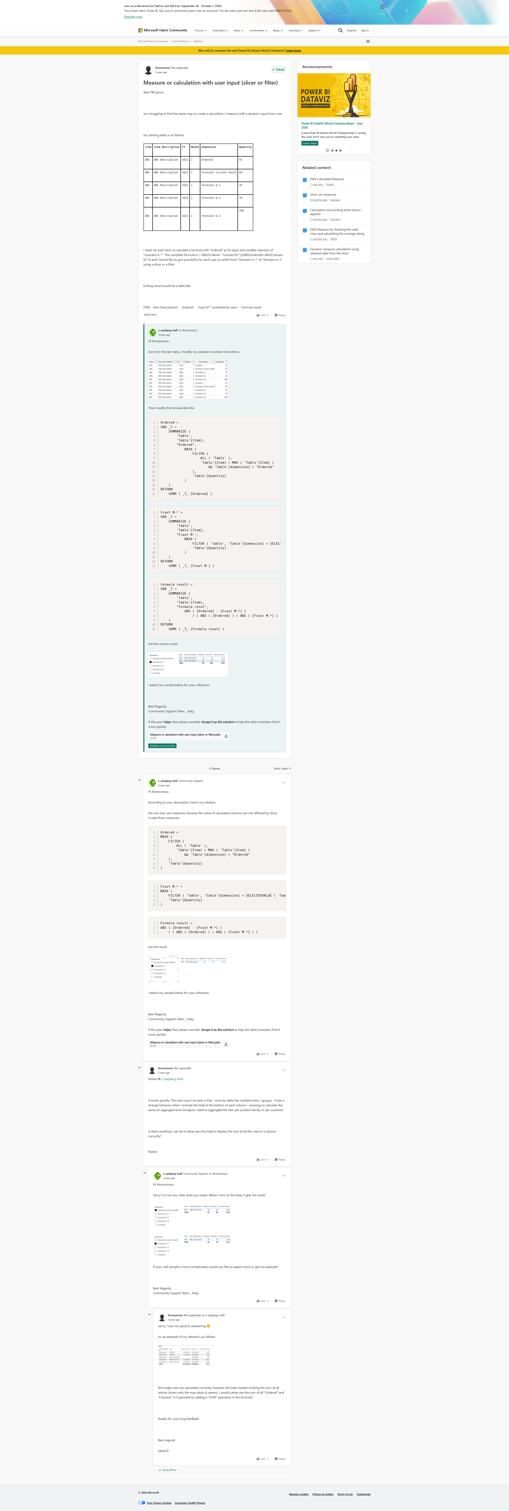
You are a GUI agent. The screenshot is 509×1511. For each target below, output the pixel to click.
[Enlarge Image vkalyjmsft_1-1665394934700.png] (193, 1246)
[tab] (332, 150)
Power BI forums (180, 41)
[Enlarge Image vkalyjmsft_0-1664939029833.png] (188, 969)
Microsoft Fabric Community (153, 41)
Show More (169, 1470)
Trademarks (364, 1494)
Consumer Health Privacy (190, 1502)
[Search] (340, 30)
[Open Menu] (368, 41)
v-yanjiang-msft (168, 330)
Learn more (293, 50)
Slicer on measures (323, 194)
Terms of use (345, 1494)
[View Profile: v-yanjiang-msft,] (152, 332)
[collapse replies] (139, 780)
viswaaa (335, 200)
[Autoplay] (327, 150)
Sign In (365, 30)
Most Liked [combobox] (282, 768)
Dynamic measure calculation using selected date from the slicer (334, 251)
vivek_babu (333, 258)
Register (352, 30)
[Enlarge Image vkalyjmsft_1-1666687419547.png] (188, 664)
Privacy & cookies (323, 1494)
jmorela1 (335, 219)
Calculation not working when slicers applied (335, 212)
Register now (133, 16)
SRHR (333, 239)
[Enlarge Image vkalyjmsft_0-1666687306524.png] (188, 380)
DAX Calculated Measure (327, 179)
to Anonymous (188, 330)
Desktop (198, 41)
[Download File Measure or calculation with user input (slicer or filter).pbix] (226, 736)
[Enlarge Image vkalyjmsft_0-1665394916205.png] (192, 1215)
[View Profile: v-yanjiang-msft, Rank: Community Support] (152, 783)
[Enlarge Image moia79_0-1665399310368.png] (186, 1357)
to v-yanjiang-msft (213, 1315)
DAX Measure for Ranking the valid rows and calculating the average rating (337, 231)
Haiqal (330, 184)
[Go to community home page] (162, 30)
